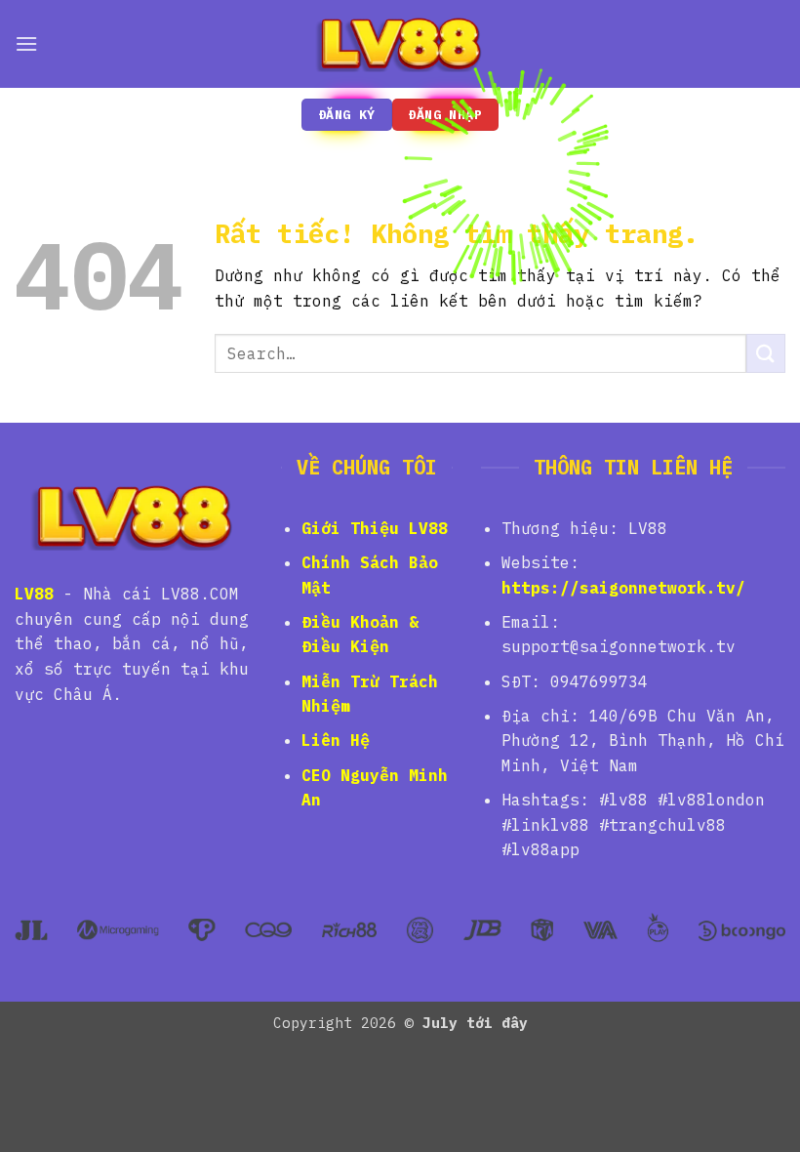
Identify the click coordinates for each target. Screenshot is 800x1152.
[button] (26, 43)
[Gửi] (765, 353)
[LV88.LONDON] (400, 43)
